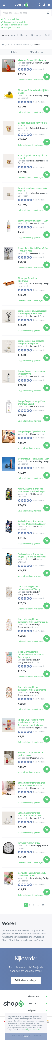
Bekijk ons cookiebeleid (33, 1030)
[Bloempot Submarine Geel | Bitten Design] (8, 102)
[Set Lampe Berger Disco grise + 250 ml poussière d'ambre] (8, 793)
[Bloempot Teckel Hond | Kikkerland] (8, 290)
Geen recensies (39, 69)
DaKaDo (34, 253)
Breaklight (35, 727)
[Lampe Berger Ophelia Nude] (8, 441)
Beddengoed (37, 35)
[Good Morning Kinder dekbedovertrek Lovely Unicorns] (8, 631)
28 (43, 905)
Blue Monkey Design (39, 62)
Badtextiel (24, 35)
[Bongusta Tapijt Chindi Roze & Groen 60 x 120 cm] (8, 885)
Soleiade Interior (37, 128)
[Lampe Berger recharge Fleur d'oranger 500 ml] (8, 412)
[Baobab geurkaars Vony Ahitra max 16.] (8, 135)
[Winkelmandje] (49, 4)
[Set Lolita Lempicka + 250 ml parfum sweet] (8, 763)
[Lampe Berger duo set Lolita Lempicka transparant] (8, 352)
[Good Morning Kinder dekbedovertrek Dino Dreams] (8, 699)
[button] (39, 4)
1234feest (34, 494)
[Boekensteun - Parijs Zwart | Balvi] (8, 469)
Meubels (14, 35)
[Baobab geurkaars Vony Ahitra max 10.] (8, 167)
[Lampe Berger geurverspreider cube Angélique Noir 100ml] (8, 322)
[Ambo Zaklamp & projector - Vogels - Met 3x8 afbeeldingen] (8, 566)
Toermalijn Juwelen (39, 845)
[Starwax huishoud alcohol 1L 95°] (8, 230)
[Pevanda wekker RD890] (8, 854)
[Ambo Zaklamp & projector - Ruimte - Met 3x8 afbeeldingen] (8, 533)
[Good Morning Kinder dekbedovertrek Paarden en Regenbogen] (8, 665)
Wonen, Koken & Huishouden (18, 44)
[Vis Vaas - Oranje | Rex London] (8, 71)
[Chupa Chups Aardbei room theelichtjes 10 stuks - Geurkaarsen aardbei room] (8, 732)
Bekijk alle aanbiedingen (26, 980)
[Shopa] (21, 4)
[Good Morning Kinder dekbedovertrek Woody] (8, 598)
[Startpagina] (3, 44)
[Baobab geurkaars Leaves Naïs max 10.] (8, 200)
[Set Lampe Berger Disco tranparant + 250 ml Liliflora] (8, 824)
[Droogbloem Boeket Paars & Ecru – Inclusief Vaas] (8, 259)
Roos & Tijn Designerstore (29, 593)
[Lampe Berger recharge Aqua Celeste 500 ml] (8, 382)
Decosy (33, 223)
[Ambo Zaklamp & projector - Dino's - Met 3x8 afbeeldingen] (8, 501)
